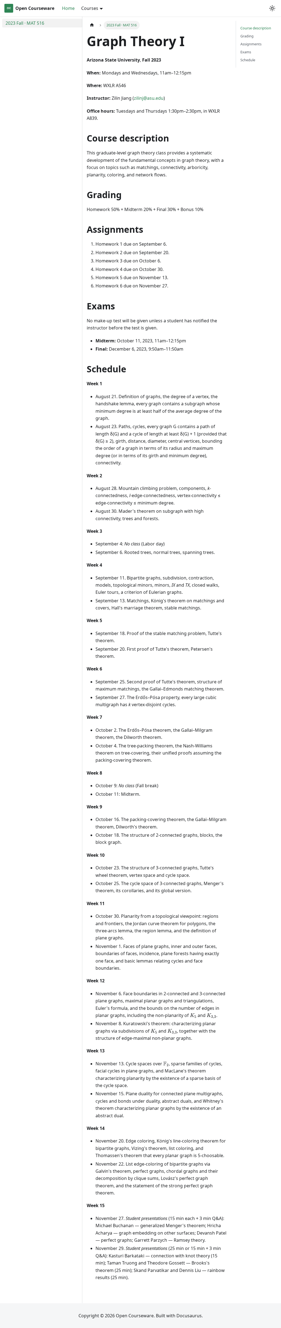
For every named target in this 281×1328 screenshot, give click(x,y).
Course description (255, 28)
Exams (245, 51)
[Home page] (92, 25)
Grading (247, 36)
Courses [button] (89, 8)
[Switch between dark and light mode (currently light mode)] (272, 8)
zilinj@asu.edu (149, 98)
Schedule (247, 59)
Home (68, 8)
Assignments (251, 43)
